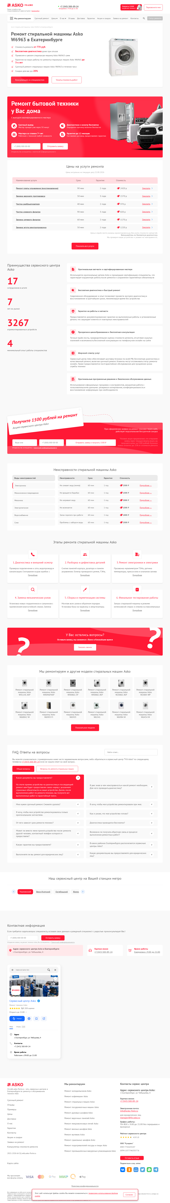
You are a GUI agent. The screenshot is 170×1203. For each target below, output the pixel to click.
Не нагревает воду (67, 500)
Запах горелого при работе (71, 515)
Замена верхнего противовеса (30, 196)
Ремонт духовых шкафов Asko (78, 1112)
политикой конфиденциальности (45, 448)
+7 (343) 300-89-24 (69, 6)
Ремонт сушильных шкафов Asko (79, 1140)
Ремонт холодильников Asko (78, 1091)
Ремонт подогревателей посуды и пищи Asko (85, 1145)
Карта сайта (12, 1163)
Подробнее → (146, 485)
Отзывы (71, 18)
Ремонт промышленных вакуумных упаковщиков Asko (90, 1151)
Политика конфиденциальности (85, 1186)
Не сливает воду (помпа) (70, 485)
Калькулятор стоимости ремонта (22, 1146)
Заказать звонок (85, 647)
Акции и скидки (103, 18)
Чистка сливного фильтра (28, 211)
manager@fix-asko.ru (130, 1117)
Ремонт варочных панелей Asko (79, 1118)
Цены (53, 18)
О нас (62, 18)
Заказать (146, 188)
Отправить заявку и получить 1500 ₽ (91, 442)
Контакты (135, 18)
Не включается (66, 507)
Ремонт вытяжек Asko (74, 1134)
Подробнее (32, 575)
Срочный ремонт (42, 18)
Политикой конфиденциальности (63, 942)
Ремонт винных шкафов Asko (78, 1129)
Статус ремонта (155, 18)
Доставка (81, 18)
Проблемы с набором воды (71, 522)
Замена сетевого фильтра (28, 219)
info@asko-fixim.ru (129, 1111)
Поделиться (122, 1169)
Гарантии (91, 18)
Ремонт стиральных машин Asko (79, 1101)
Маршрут (19, 1018)
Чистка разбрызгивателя (28, 204)
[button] (14, 892)
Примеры (11, 1109)
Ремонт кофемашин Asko (76, 1096)
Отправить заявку (55, 146)
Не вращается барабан (69, 493)
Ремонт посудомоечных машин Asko (81, 1107)
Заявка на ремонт (120, 18)
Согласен (129, 1194)
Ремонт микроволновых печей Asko (81, 1123)
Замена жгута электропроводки (31, 227)
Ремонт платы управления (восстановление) (37, 188)
